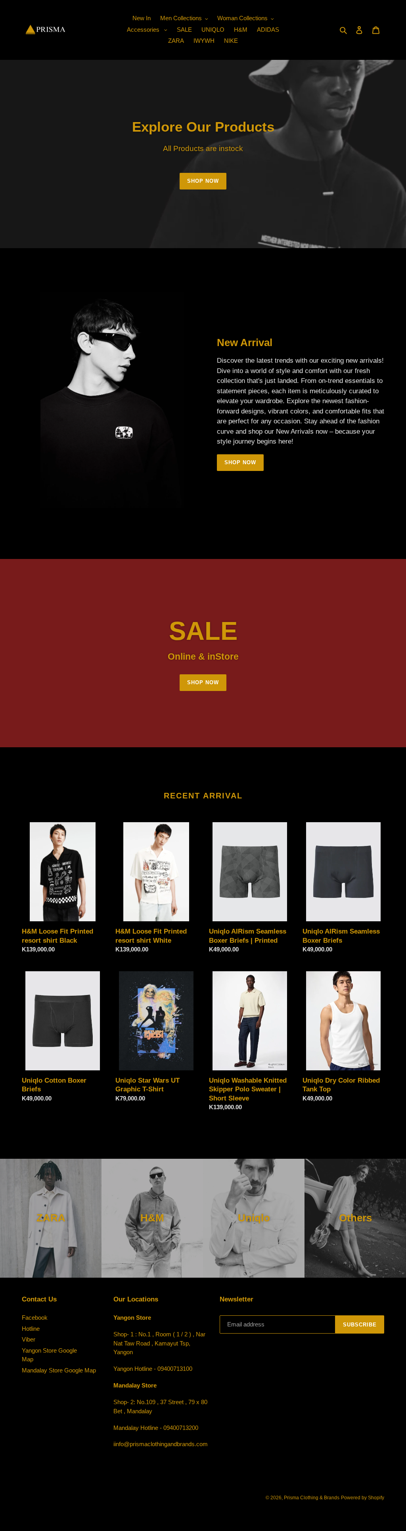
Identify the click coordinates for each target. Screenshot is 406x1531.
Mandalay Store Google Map (59, 1370)
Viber (28, 1339)
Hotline (31, 1328)
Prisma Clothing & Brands (311, 1497)
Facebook (35, 1317)
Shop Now (203, 181)
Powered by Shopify (362, 1497)
